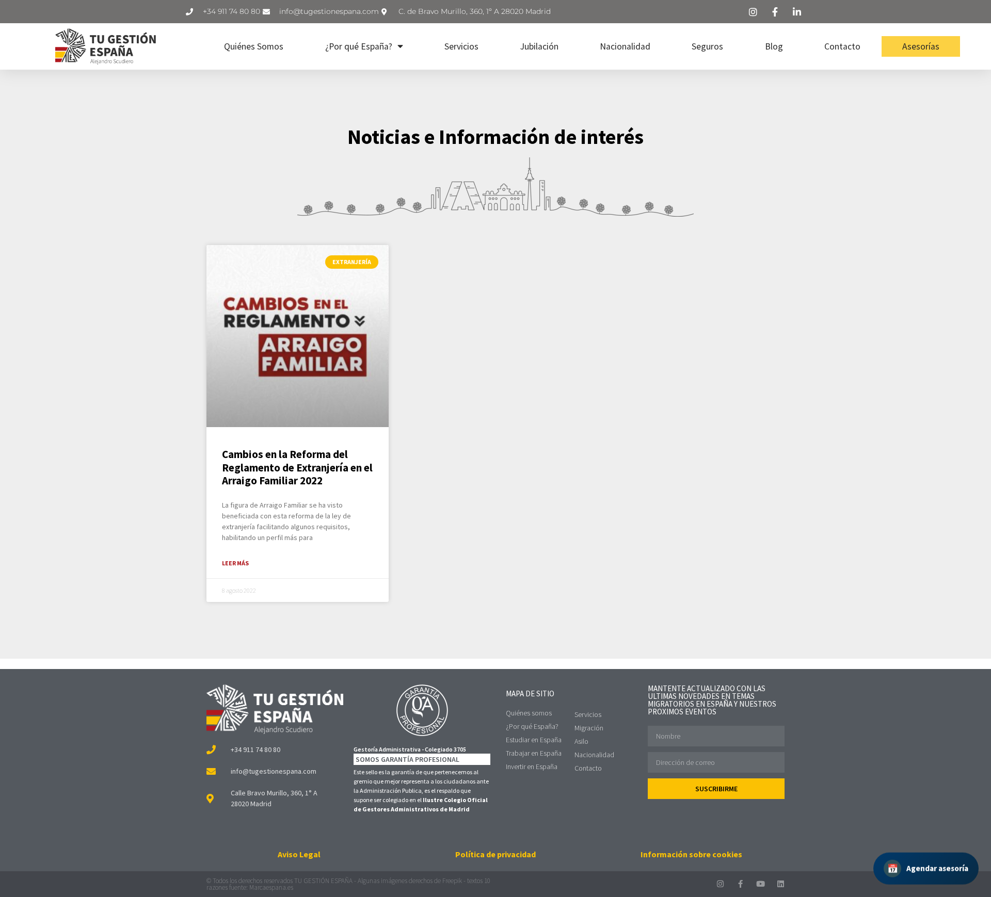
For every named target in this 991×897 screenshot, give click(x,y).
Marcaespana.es (271, 887)
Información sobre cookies (691, 854)
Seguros (707, 46)
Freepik (452, 880)
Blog (774, 46)
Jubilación (539, 46)
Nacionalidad (625, 46)
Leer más (235, 563)
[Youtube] (760, 884)
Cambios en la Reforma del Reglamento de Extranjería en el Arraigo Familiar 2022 (297, 467)
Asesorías (920, 46)
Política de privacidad (495, 854)
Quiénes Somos (253, 46)
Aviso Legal (299, 854)
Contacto (842, 46)
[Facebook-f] (740, 884)
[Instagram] (720, 884)
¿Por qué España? (358, 46)
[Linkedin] (781, 884)
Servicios (461, 46)
